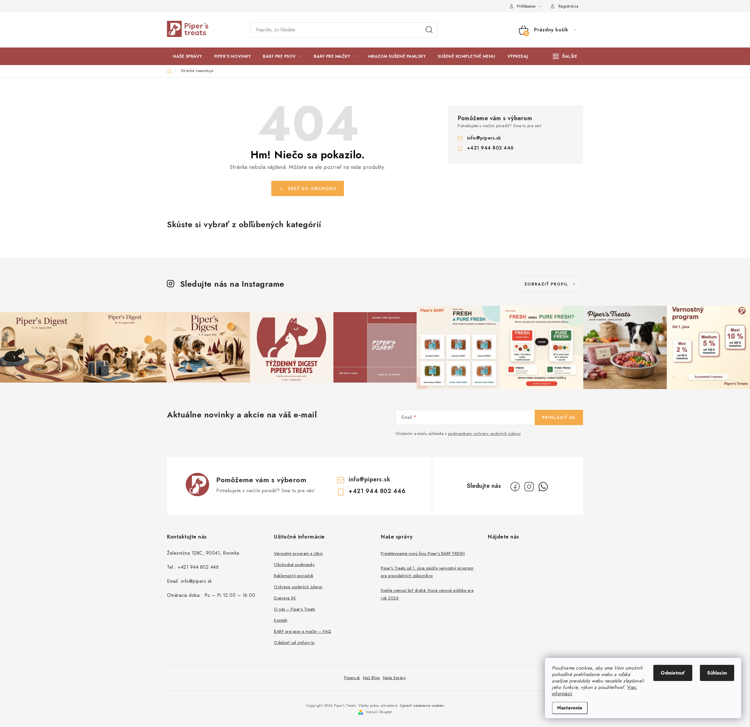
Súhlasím (717, 673)
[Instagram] (529, 486)
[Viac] (565, 56)
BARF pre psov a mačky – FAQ (302, 631)
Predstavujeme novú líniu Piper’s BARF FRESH (423, 553)
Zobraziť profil (546, 284)
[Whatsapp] (543, 486)
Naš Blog (371, 678)
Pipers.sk (352, 678)
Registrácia (568, 6)
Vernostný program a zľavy (298, 553)
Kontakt (280, 620)
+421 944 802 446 (490, 148)
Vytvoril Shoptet (379, 712)
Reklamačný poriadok (293, 576)
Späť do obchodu (312, 188)
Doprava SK (285, 598)
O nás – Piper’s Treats (294, 609)
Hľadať (429, 30)
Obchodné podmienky (294, 565)
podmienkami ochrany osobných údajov (484, 433)
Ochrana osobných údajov (298, 587)
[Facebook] (515, 486)
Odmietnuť (673, 673)
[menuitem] (187, 56)
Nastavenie (569, 707)
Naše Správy (394, 678)
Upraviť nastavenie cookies (422, 705)
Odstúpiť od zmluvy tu (294, 643)
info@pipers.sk (484, 138)
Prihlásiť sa (559, 417)
